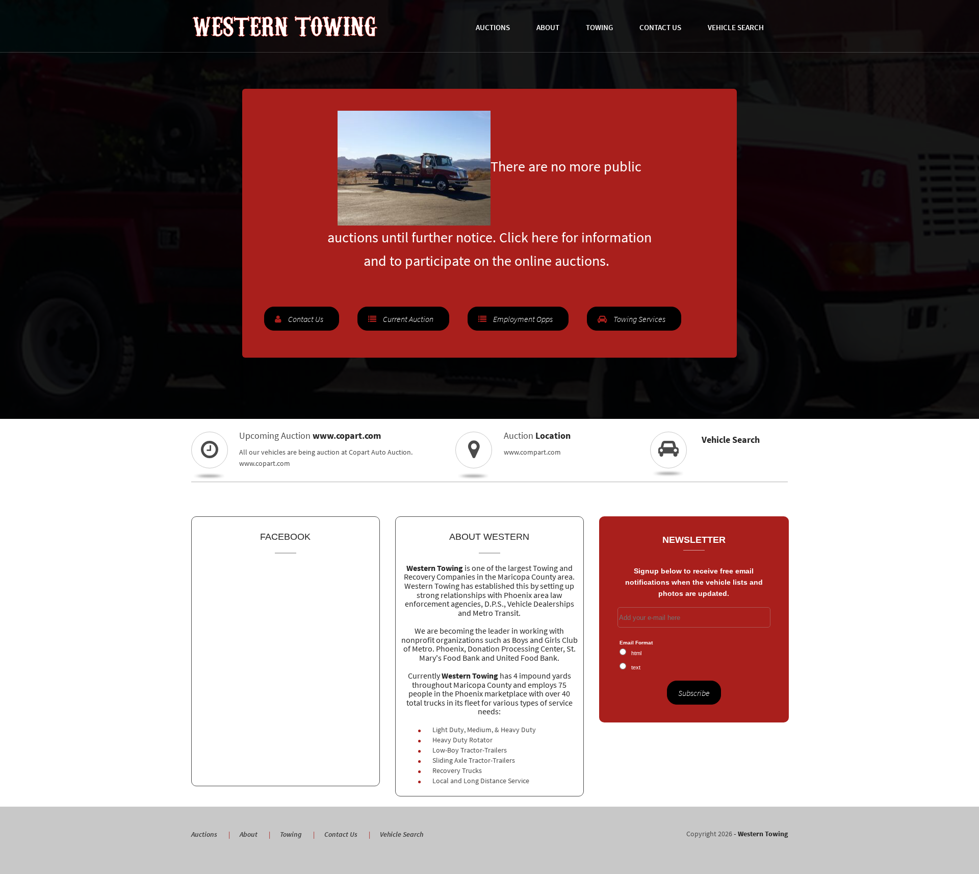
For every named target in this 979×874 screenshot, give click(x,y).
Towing (599, 27)
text (635, 667)
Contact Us (660, 27)
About (547, 27)
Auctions (493, 27)
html (636, 653)
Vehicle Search (736, 27)
